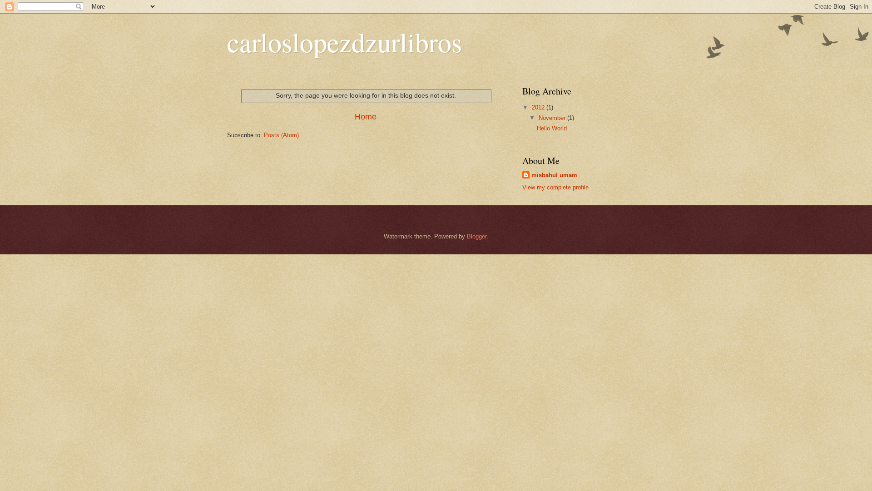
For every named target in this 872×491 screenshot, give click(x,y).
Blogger (476, 236)
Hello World (552, 128)
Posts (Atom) (281, 135)
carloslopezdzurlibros (344, 42)
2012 (539, 107)
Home (366, 116)
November (553, 117)
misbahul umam (554, 175)
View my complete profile (555, 187)
